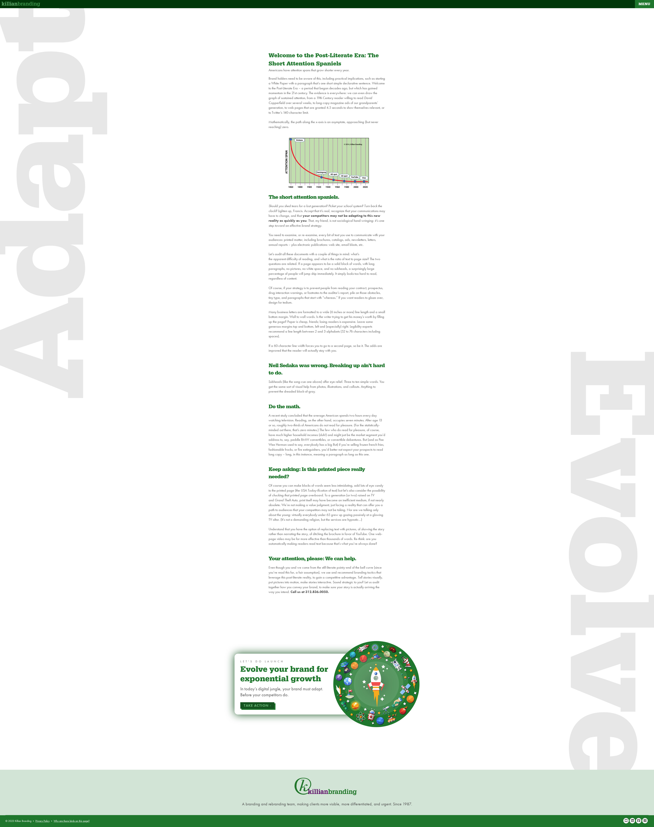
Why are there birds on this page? (72, 821)
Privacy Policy (42, 821)
